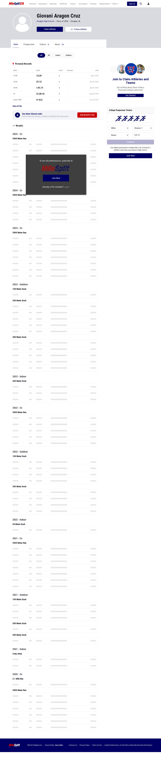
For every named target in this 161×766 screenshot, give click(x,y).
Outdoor (69, 55)
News (59, 44)
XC (49, 55)
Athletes (63, 4)
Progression (28, 44)
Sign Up (132, 4)
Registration (104, 4)
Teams (73, 4)
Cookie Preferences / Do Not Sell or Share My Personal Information (128, 745)
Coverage (83, 4)
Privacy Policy (85, 745)
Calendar (53, 4)
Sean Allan (59, 745)
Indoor (57, 55)
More (115, 4)
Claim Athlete (50, 29)
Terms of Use (97, 745)
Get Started (130, 95)
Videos (44, 44)
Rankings (42, 4)
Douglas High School (45, 21)
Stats (15, 44)
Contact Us (73, 745)
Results (33, 4)
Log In (67, 187)
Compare (130, 142)
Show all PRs (17, 106)
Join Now (130, 155)
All (41, 55)
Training (93, 4)
